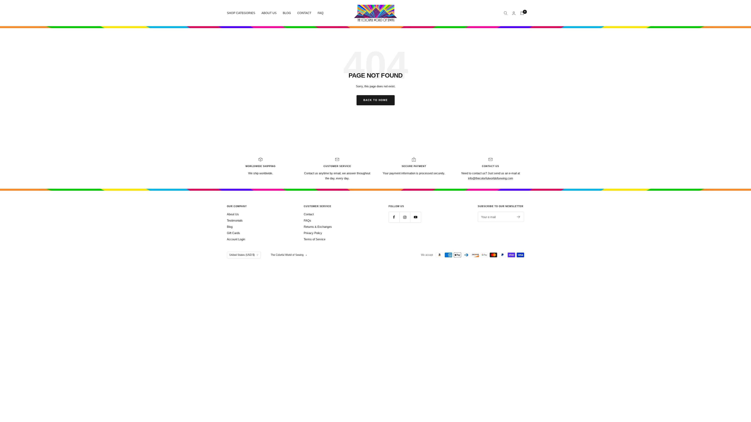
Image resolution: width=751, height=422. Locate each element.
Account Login (236, 239)
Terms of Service (314, 239)
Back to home (375, 100)
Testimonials (235, 220)
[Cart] (522, 13)
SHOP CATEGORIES (241, 13)
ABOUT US (269, 13)
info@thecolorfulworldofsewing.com (490, 178)
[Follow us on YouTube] (415, 217)
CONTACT (304, 13)
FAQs (307, 220)
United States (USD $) (242, 254)
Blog (230, 226)
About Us (233, 214)
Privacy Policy (313, 233)
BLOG (287, 13)
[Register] (518, 216)
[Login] (514, 13)
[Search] (505, 13)
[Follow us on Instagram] (404, 217)
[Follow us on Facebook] (394, 217)
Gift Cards (233, 233)
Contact (309, 214)
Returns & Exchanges (318, 226)
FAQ (320, 13)
